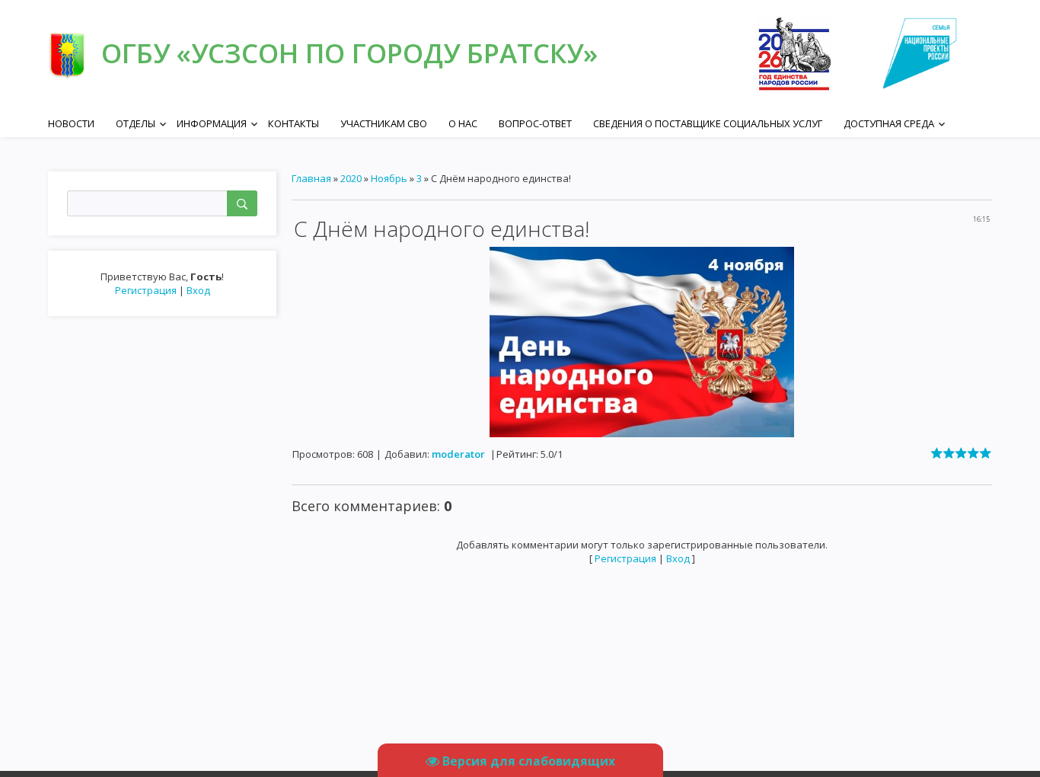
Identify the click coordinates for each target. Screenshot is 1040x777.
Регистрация (146, 290)
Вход (198, 290)
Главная (311, 178)
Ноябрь (389, 178)
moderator (458, 454)
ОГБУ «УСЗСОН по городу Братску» (349, 53)
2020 (351, 178)
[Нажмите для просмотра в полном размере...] (642, 340)
